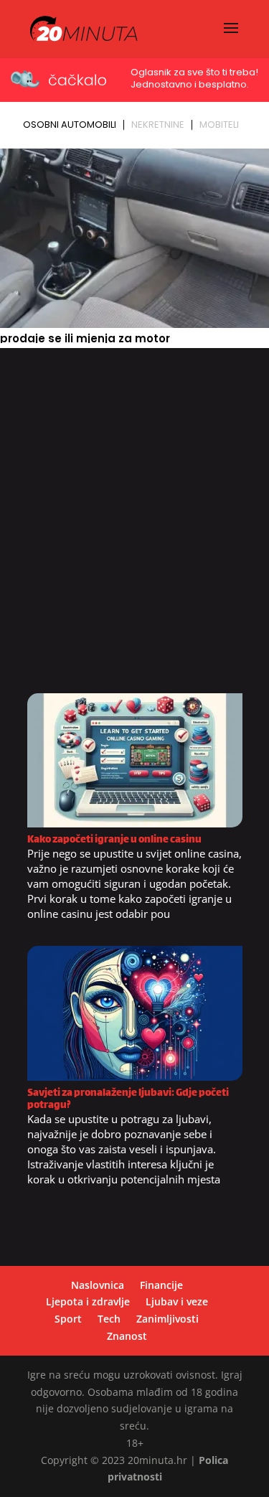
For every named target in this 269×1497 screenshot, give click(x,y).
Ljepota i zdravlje (88, 1301)
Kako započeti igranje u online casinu (114, 840)
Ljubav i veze (177, 1301)
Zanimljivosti (167, 1318)
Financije (161, 1285)
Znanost (127, 1336)
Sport (68, 1318)
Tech (109, 1318)
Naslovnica (97, 1285)
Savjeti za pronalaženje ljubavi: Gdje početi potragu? (128, 1099)
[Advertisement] (134, 525)
